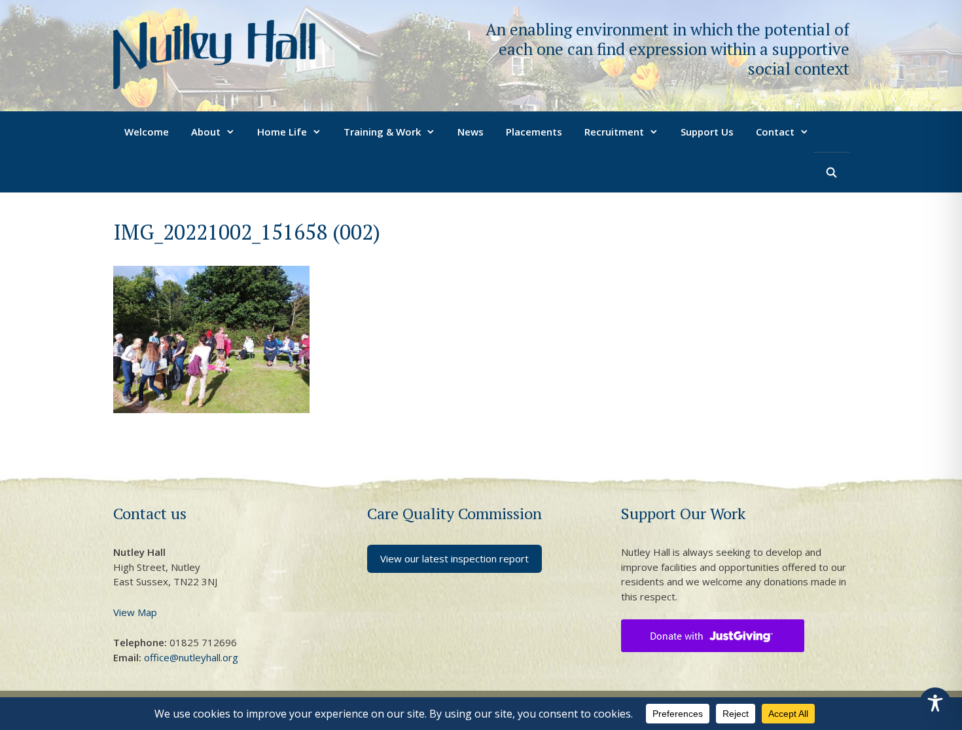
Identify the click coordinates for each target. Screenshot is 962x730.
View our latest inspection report (454, 558)
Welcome (146, 131)
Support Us (707, 131)
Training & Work (382, 131)
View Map (135, 612)
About (206, 131)
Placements (534, 131)
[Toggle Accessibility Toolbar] (935, 703)
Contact (775, 131)
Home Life (282, 131)
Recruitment (614, 131)
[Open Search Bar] (831, 172)
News (470, 131)
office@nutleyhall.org (191, 657)
